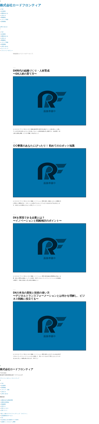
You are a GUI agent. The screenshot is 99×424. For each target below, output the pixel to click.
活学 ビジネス (4, 408)
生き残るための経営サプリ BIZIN (9, 419)
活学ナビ (3, 406)
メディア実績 (4, 19)
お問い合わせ (4, 46)
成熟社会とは (4, 13)
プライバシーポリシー (7, 50)
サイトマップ (4, 48)
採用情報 (3, 21)
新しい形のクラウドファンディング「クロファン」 (14, 413)
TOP (2, 9)
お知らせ (3, 15)
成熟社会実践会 (5, 402)
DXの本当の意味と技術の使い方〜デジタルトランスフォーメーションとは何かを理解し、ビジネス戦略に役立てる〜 (49, 295)
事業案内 (3, 17)
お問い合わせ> (4, 26)
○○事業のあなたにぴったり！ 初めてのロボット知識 (43, 145)
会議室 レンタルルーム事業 (8, 421)
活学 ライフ (4, 410)
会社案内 (3, 11)
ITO (2, 417)
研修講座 (3, 404)
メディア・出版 (5, 389)
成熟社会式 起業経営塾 (7, 400)
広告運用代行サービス (7, 415)
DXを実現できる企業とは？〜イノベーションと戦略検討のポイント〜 (37, 219)
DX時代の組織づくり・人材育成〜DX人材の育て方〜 (31, 72)
